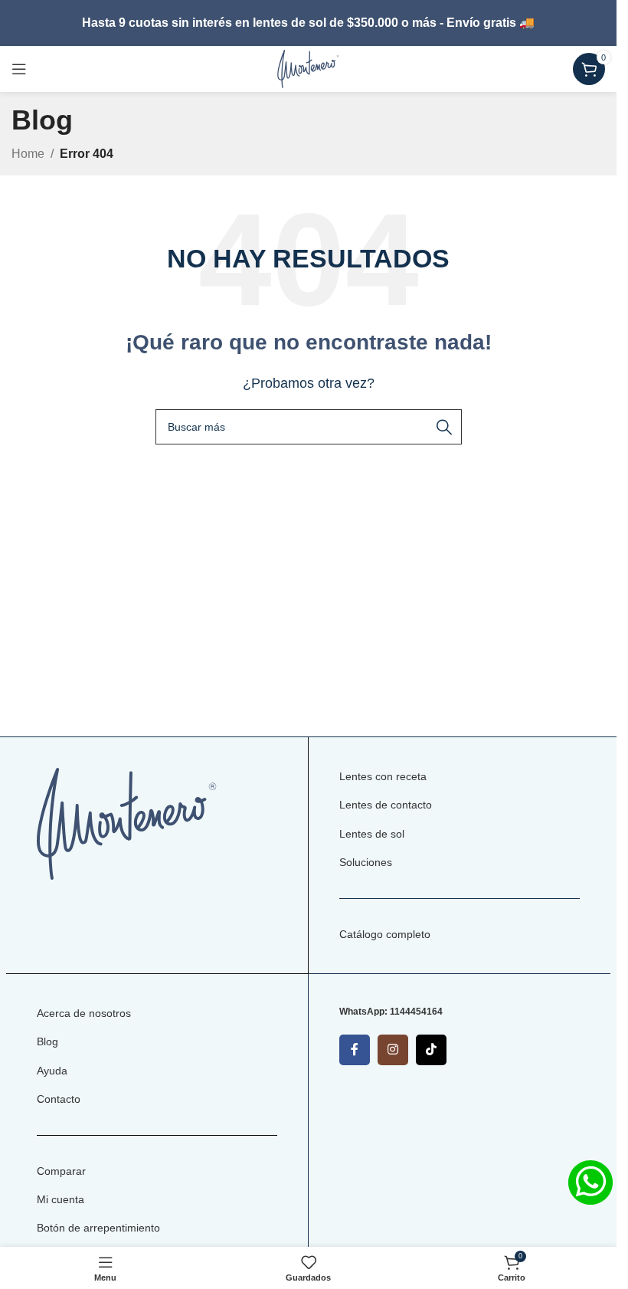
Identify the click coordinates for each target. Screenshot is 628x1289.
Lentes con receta (383, 776)
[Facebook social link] (354, 1050)
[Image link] (127, 822)
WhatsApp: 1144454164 (391, 1011)
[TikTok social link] (431, 1050)
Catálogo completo (384, 934)
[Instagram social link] (393, 1050)
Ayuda (52, 1070)
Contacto (58, 1099)
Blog (47, 1041)
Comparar (61, 1171)
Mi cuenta (60, 1199)
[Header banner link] (308, 23)
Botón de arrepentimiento (98, 1228)
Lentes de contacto (385, 805)
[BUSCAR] (444, 426)
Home (27, 153)
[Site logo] (308, 67)
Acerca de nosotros (84, 1013)
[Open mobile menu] (19, 69)
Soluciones (365, 862)
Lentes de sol (371, 834)
